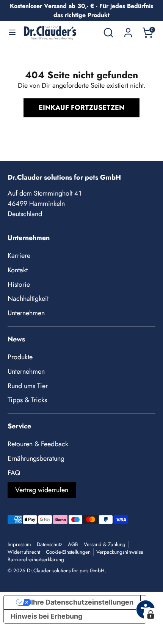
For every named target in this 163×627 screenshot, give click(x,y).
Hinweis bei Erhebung (46, 616)
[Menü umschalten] (12, 33)
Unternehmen (26, 313)
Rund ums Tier (28, 386)
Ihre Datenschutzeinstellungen (82, 602)
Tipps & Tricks (27, 400)
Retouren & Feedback (38, 444)
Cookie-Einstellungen (68, 552)
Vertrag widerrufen (41, 490)
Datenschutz (49, 544)
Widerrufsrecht (24, 552)
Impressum (19, 544)
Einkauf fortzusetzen (81, 107)
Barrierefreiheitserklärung (36, 559)
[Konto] (128, 30)
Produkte (20, 357)
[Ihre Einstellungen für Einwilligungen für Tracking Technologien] (150, 614)
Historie (19, 284)
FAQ (14, 473)
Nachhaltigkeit (28, 298)
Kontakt (18, 270)
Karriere (19, 256)
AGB (73, 544)
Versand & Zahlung (104, 544)
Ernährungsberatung (36, 458)
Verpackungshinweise (119, 552)
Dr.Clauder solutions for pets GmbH (66, 570)
